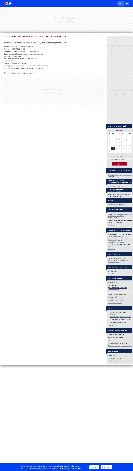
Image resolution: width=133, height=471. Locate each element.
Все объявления (113, 361)
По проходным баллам (117, 196)
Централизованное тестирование (118, 260)
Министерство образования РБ (117, 343)
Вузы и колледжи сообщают (120, 317)
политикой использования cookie (69, 468)
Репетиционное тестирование (117, 258)
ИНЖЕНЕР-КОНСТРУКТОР (116, 300)
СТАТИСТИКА (112, 285)
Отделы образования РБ (115, 337)
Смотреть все (112, 325)
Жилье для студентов (118, 322)
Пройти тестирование (114, 186)
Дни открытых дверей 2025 (120, 319)
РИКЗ (109, 340)
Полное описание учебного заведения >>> (20, 73)
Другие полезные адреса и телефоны (120, 346)
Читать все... (111, 225)
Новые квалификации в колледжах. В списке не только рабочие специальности (119, 215)
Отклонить (106, 467)
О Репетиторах (112, 271)
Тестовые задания (113, 262)
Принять (94, 467)
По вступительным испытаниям (119, 194)
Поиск (119, 157)
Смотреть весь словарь (115, 303)
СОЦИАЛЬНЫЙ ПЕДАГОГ (115, 297)
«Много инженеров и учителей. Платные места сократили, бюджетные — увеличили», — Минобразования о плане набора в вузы (119, 242)
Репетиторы (111, 355)
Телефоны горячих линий (116, 334)
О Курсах (111, 273)
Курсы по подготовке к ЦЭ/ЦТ (117, 204)
